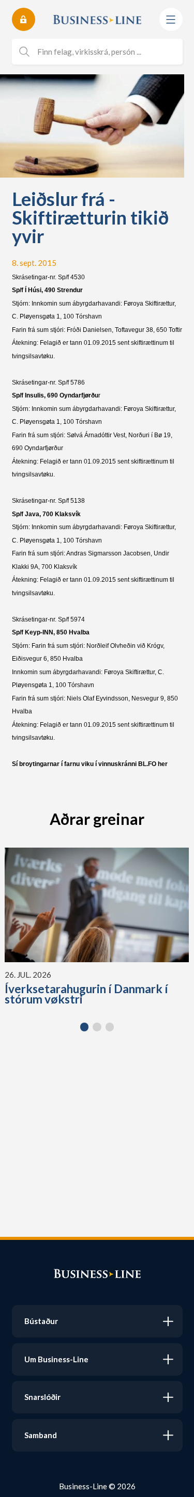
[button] (84, 1027)
